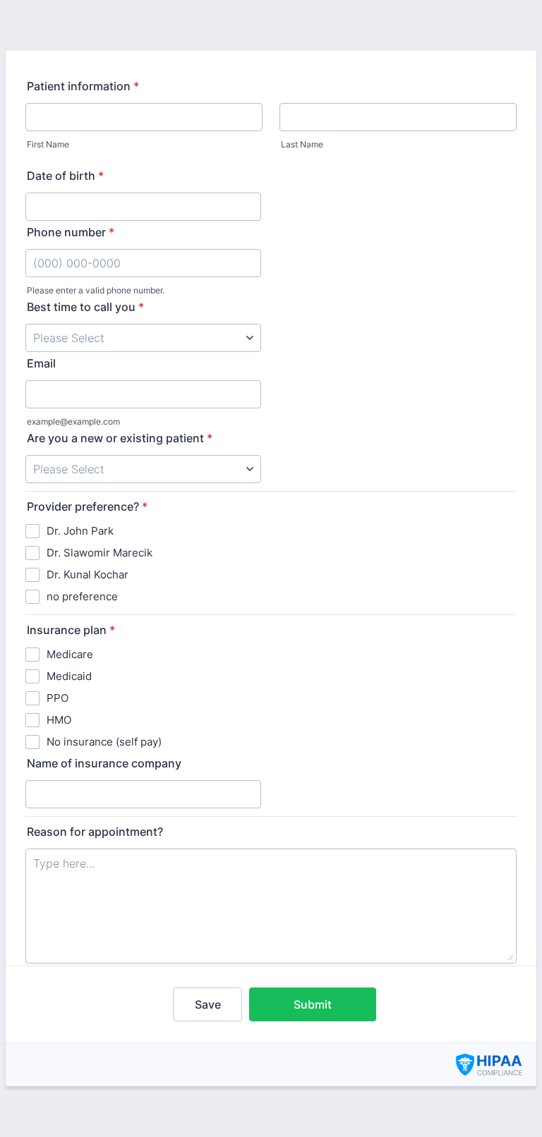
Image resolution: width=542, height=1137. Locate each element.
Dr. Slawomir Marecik (99, 552)
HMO (59, 719)
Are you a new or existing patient (119, 438)
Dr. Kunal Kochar (87, 574)
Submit (313, 1004)
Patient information (83, 86)
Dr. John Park (80, 530)
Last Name (302, 144)
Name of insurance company (104, 763)
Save (208, 1004)
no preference (82, 596)
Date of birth (65, 176)
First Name (48, 144)
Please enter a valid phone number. (95, 290)
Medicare (70, 654)
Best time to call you (85, 307)
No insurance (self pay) (104, 741)
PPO (57, 698)
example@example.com (73, 421)
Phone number (70, 232)
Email (41, 363)
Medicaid (69, 676)
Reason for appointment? (95, 832)
